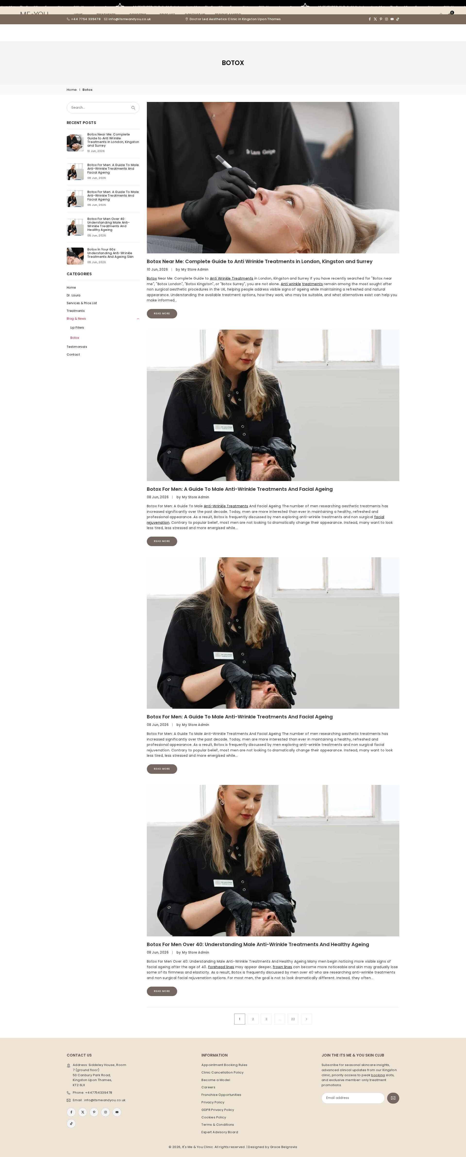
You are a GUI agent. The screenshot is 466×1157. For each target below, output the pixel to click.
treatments (312, 284)
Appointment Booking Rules (224, 1065)
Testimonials (77, 347)
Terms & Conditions (217, 1124)
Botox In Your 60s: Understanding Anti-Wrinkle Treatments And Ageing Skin (110, 253)
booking (378, 1075)
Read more (162, 313)
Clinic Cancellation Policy (222, 1072)
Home (72, 89)
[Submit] (134, 107)
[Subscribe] (393, 1098)
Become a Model (215, 1080)
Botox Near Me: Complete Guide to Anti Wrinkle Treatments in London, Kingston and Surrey (260, 261)
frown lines (282, 967)
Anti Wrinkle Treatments (231, 278)
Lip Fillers (77, 327)
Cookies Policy (213, 1117)
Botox (152, 278)
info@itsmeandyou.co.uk (129, 19)
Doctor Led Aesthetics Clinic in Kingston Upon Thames (235, 19)
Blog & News (76, 318)
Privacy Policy (212, 1102)
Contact (73, 354)
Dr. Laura (74, 295)
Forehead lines (221, 967)
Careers (208, 1087)
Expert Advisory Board (219, 1132)
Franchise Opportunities (221, 1094)
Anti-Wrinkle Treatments (226, 506)
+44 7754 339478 (85, 19)
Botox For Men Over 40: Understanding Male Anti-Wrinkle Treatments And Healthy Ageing (258, 944)
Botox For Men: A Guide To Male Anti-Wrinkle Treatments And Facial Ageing (240, 489)
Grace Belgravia (283, 1147)
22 (293, 1019)
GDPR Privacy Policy (217, 1109)
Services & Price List (82, 303)
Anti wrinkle (291, 284)
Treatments (76, 311)
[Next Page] (306, 1019)
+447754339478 (98, 1092)
